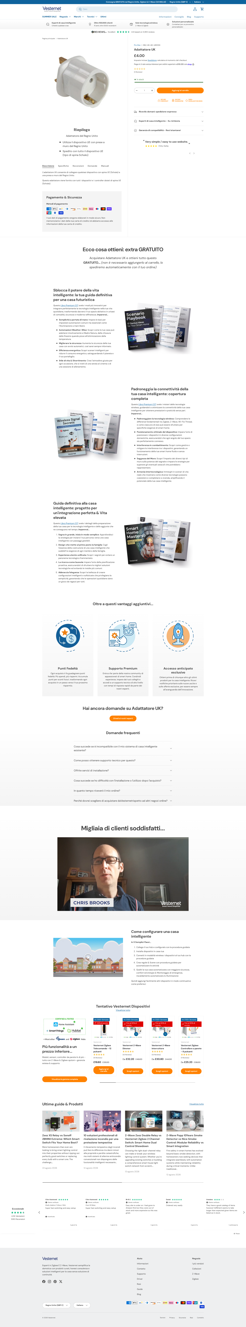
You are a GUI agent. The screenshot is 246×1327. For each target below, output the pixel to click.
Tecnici (90, 16)
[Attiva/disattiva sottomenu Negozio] (69, 16)
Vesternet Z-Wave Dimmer (132, 1047)
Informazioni (165, 16)
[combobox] (127, 9)
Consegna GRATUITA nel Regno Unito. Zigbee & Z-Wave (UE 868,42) (136, 2)
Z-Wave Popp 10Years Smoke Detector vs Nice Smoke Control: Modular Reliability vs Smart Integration (185, 1141)
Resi (139, 1284)
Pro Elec (137, 45)
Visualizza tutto (123, 1010)
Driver (140, 1279)
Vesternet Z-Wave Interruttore (161, 1047)
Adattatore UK (62, 39)
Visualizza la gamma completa (65, 1079)
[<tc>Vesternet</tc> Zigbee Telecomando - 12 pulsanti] (103, 1028)
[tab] (48, 166)
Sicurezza (182, 1318)
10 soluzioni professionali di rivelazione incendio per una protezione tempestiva (101, 1139)
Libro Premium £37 (69, 305)
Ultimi (103, 16)
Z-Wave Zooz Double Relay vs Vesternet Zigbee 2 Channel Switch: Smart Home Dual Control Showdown (143, 1141)
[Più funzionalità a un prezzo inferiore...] (64, 1028)
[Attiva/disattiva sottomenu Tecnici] (96, 16)
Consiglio (179, 16)
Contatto (141, 1268)
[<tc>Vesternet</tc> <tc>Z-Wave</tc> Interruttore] (162, 1028)
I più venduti (198, 1263)
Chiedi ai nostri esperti (123, 718)
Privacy (172, 1318)
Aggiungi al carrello (180, 90)
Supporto (199, 16)
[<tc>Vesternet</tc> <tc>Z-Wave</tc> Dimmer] (133, 1028)
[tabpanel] (82, 178)
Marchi (77, 16)
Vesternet (51, 1318)
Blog (189, 16)
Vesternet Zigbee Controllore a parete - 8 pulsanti (191, 1048)
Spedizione (152, 60)
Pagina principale (48, 39)
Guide (140, 1289)
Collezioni (196, 1268)
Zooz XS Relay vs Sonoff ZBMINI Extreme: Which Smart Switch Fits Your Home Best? (61, 1139)
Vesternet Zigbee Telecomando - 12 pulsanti (102, 1048)
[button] (202, 9)
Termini (162, 1318)
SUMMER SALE (49, 16)
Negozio (64, 16)
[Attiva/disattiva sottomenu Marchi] (82, 16)
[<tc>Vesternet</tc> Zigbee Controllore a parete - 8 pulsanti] (191, 1028)
